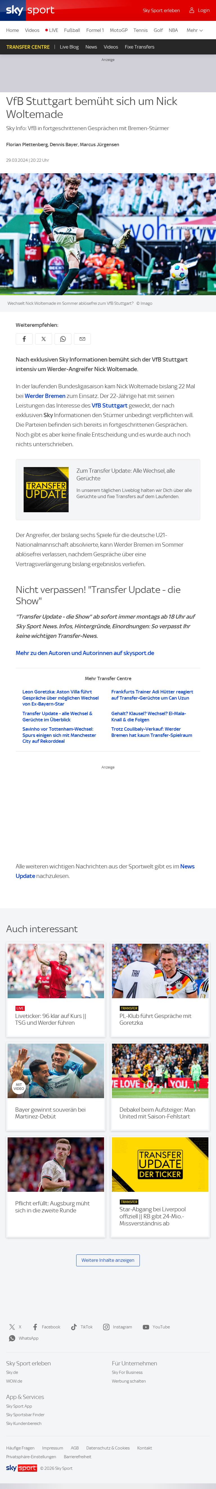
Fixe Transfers (139, 47)
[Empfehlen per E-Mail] (82, 339)
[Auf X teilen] (43, 339)
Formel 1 (95, 30)
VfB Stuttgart (110, 405)
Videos (32, 30)
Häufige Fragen (20, 1448)
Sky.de (12, 1372)
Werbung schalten (129, 1381)
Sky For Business (127, 1372)
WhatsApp (29, 1338)
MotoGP (119, 30)
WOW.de (14, 1381)
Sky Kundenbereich (24, 1423)
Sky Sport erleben (161, 10)
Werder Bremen (45, 395)
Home (12, 30)
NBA (173, 30)
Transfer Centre (28, 47)
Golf (158, 30)
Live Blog (69, 47)
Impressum (52, 1448)
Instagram (122, 1327)
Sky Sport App (19, 1406)
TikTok (87, 1327)
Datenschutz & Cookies (108, 1448)
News (91, 47)
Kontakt (144, 1448)
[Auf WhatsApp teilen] (63, 339)
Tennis (141, 30)
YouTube (161, 1327)
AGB (75, 1448)
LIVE (53, 30)
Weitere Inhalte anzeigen (108, 1260)
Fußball (72, 30)
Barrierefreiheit (77, 1456)
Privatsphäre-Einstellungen (31, 1456)
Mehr (192, 30)
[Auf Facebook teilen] (24, 339)
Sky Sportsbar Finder (25, 1414)
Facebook (51, 1327)
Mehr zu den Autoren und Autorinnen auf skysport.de (85, 652)
